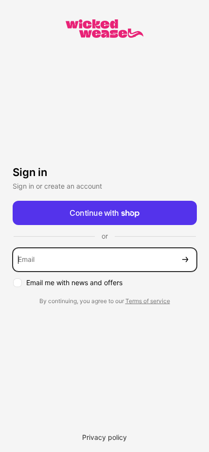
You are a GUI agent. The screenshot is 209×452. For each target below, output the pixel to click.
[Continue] (185, 259)
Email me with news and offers (74, 282)
